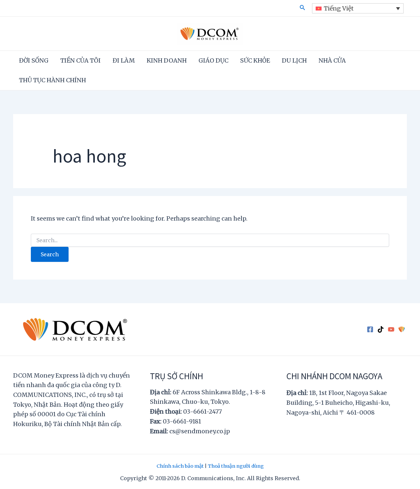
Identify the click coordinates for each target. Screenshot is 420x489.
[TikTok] (380, 329)
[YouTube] (391, 329)
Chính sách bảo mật (180, 466)
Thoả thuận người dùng (236, 466)
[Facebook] (370, 329)
